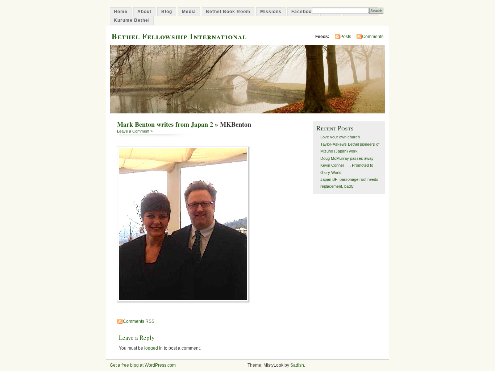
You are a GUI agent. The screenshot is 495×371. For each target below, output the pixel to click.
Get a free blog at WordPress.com (143, 365)
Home (121, 11)
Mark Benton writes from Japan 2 (165, 124)
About (144, 11)
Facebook (303, 11)
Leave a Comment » (135, 131)
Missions (271, 11)
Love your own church (340, 137)
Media (189, 11)
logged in (153, 348)
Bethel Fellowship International (179, 36)
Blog (166, 11)
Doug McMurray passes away (347, 158)
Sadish (297, 365)
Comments (372, 36)
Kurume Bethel (132, 20)
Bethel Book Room (228, 11)
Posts (345, 36)
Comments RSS (138, 321)
